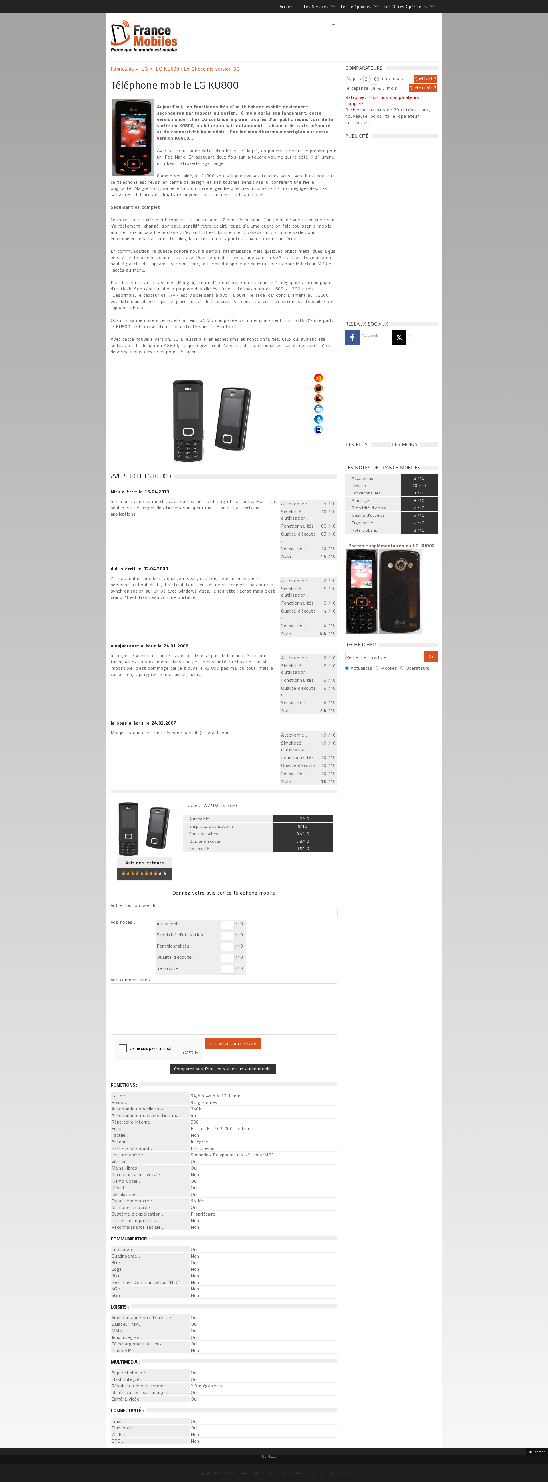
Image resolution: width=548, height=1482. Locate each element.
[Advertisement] (334, 36)
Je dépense (357, 88)
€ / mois (387, 88)
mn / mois (392, 78)
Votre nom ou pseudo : (135, 905)
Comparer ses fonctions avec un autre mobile (223, 1068)
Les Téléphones (356, 6)
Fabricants (122, 69)
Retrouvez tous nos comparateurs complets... (382, 100)
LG (145, 69)
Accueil (286, 6)
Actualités (361, 668)
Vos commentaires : (132, 979)
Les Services (316, 6)
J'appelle (353, 78)
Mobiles (389, 668)
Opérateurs (417, 668)
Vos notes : (123, 922)
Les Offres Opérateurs (406, 6)
